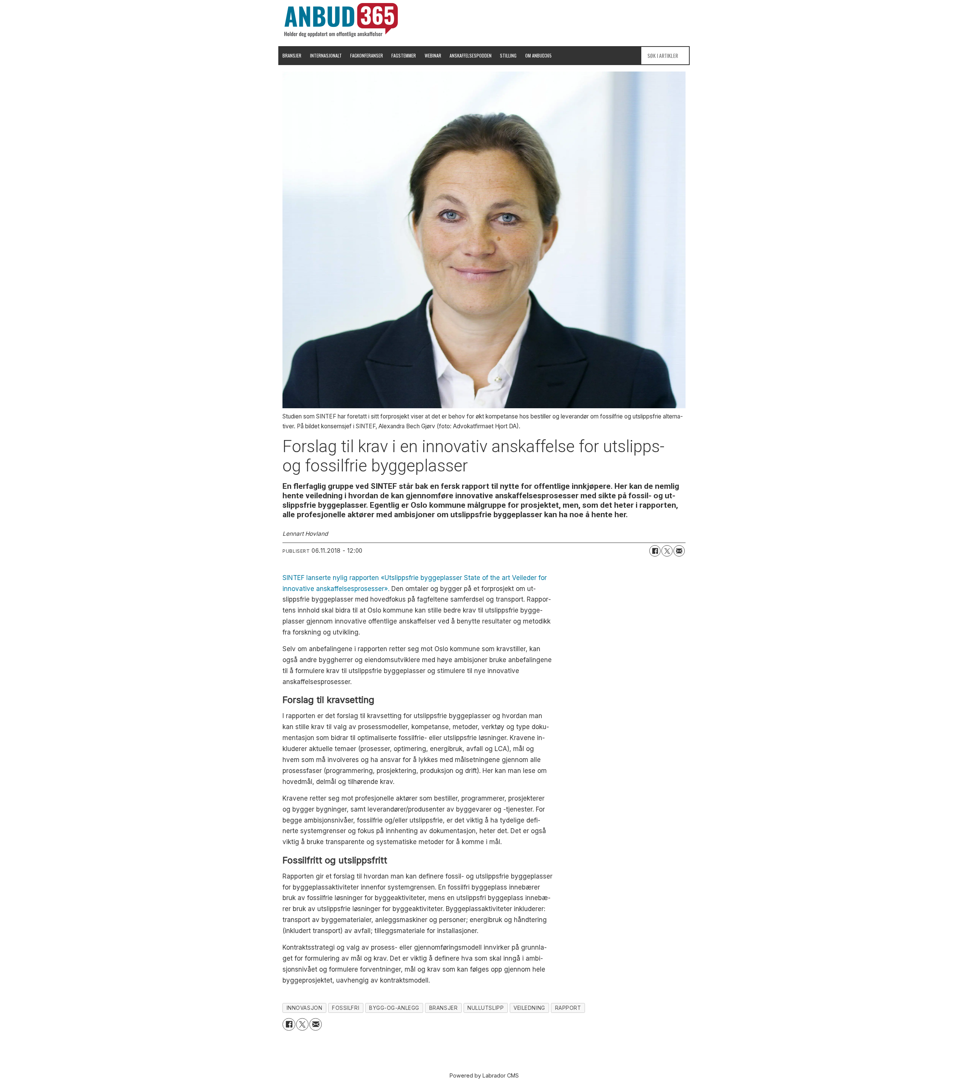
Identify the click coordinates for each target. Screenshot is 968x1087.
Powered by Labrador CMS (484, 1075)
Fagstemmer (403, 55)
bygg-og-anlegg (394, 1008)
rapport (568, 1008)
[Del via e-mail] (679, 551)
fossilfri (345, 1008)
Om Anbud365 (538, 55)
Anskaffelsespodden (471, 55)
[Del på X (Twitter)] (667, 551)
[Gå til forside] (341, 20)
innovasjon (304, 1008)
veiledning (529, 1008)
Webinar (433, 55)
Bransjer (291, 55)
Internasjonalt (326, 55)
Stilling (508, 55)
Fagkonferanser (366, 55)
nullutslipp (485, 1008)
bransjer (443, 1008)
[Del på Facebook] (655, 551)
